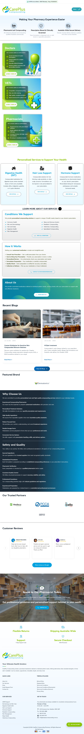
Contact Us (5, 689)
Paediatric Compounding (8, 712)
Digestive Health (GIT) (8, 706)
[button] (77, 9)
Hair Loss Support (7, 708)
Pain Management (7, 714)
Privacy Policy (40, 691)
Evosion (41, 729)
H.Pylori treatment (50, 345)
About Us (4, 681)
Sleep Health (5, 716)
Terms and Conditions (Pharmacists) (46, 687)
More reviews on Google (42, 565)
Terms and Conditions (42, 685)
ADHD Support (6, 702)
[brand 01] (42, 383)
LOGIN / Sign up (11, 74)
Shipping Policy (40, 683)
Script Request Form (7, 687)
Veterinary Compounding (8, 718)
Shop (3, 685)
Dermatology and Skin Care (9, 704)
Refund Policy (40, 681)
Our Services (5, 683)
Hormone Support (7, 710)
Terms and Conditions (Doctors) (45, 689)
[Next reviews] (78, 548)
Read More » (8, 359)
